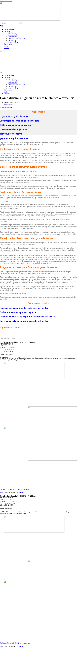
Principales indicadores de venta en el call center (24, 308)
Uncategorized (8, 104)
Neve (1, 492)
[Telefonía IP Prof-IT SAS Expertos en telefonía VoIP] (30, 20)
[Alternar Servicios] (35, 77)
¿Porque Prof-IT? (9, 29)
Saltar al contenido (6, 1)
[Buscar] (20, 23)
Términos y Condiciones (22, 489)
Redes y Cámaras (13, 42)
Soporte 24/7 (12, 40)
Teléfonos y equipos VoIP (16, 38)
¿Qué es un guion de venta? (14, 138)
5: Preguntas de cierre (11, 134)
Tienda (6, 48)
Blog (6, 46)
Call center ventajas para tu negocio (18, 312)
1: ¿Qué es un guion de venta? (14, 116)
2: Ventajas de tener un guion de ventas (19, 121)
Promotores (8, 44)
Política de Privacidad (7, 489)
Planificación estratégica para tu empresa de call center (27, 316)
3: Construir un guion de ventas (15, 125)
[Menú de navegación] (1, 72)
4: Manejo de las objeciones (13, 129)
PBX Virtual (12, 33)
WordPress (20, 492)
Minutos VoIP (12, 37)
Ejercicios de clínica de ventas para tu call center (24, 321)
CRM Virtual (12, 35)
